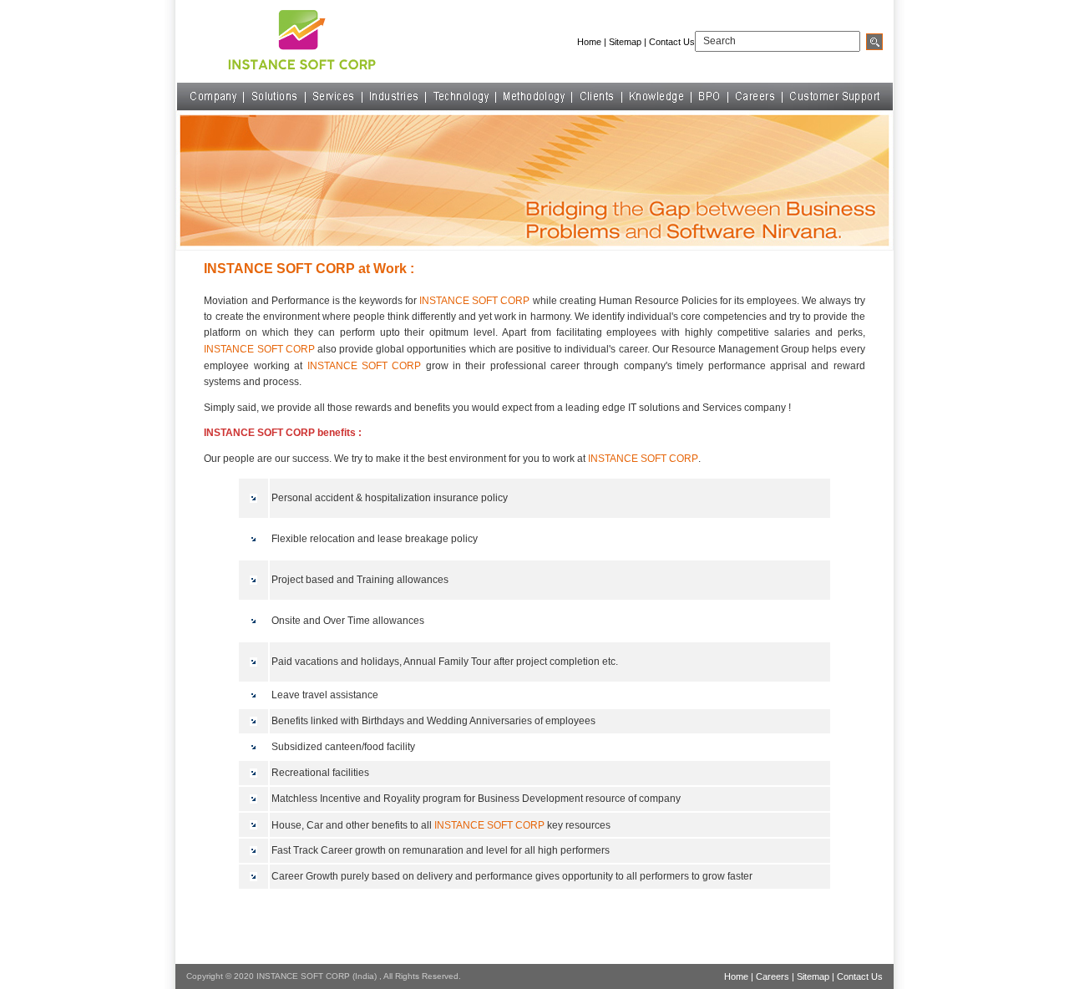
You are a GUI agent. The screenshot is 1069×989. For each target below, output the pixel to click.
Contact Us (672, 42)
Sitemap (625, 42)
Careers (772, 976)
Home (589, 42)
